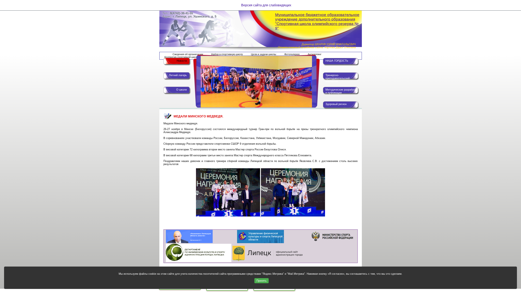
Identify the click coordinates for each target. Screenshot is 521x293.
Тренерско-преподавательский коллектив (337, 77)
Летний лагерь (178, 75)
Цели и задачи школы (263, 54)
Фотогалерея (292, 54)
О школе (181, 89)
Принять (261, 280)
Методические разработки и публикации (341, 91)
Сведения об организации (188, 54)
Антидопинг (314, 54)
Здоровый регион (336, 104)
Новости (182, 60)
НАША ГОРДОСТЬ (336, 60)
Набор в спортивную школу (227, 54)
